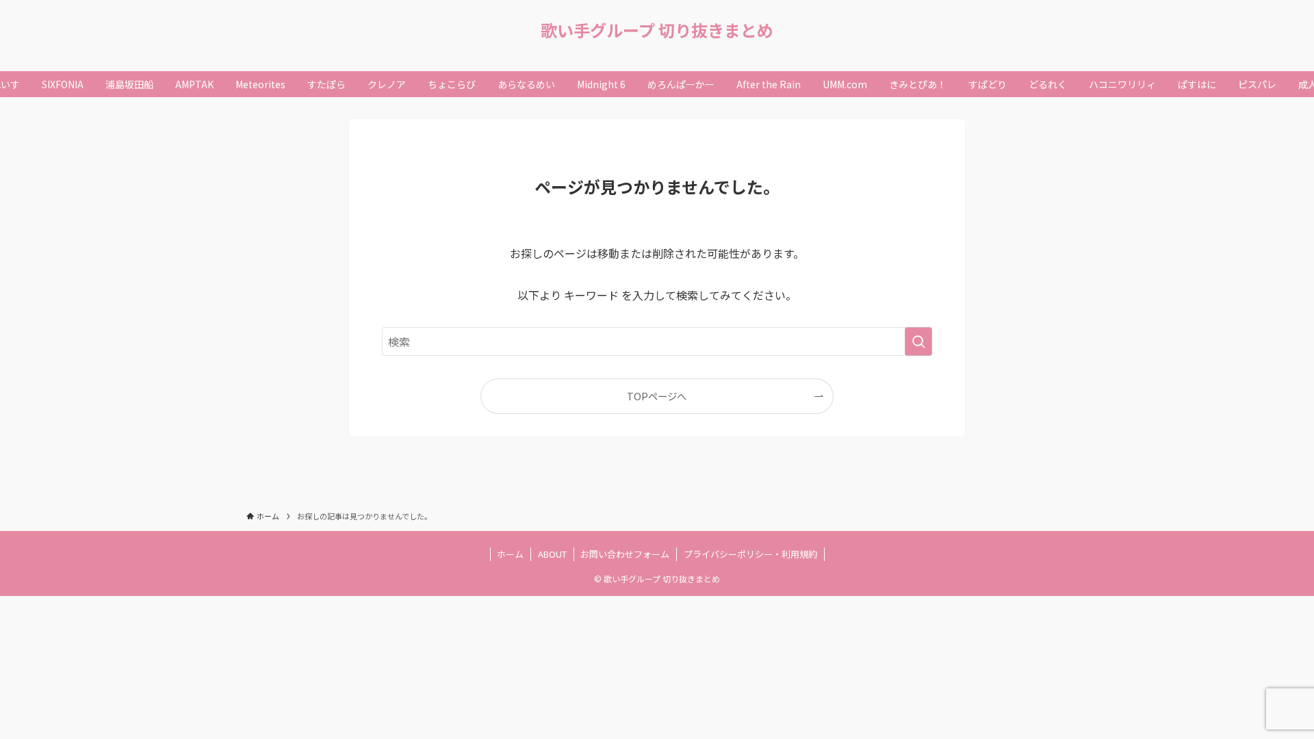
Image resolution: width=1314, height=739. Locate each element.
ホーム (510, 553)
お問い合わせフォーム (624, 553)
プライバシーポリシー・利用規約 (750, 553)
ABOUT (552, 553)
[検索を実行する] (918, 341)
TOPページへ (656, 396)
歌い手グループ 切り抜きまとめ (657, 30)
